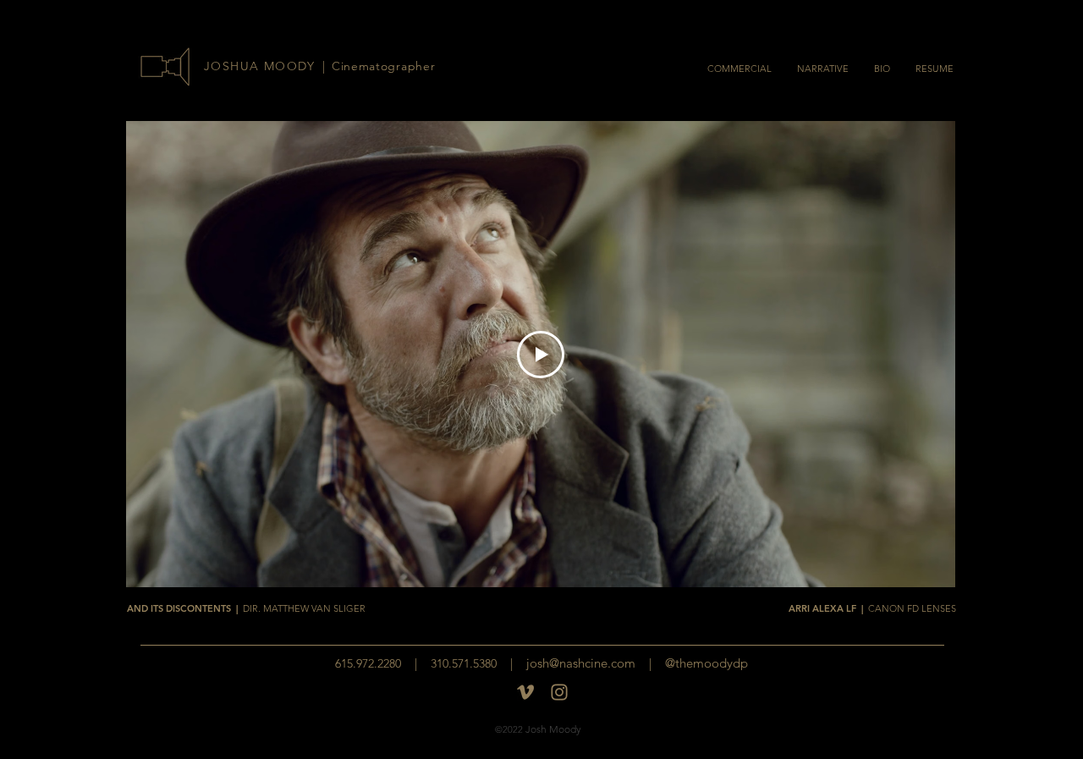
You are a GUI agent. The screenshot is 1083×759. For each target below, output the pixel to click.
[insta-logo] (559, 692)
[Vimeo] (525, 692)
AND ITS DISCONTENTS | (246, 608)
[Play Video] (540, 354)
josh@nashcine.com (580, 663)
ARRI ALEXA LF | (872, 608)
